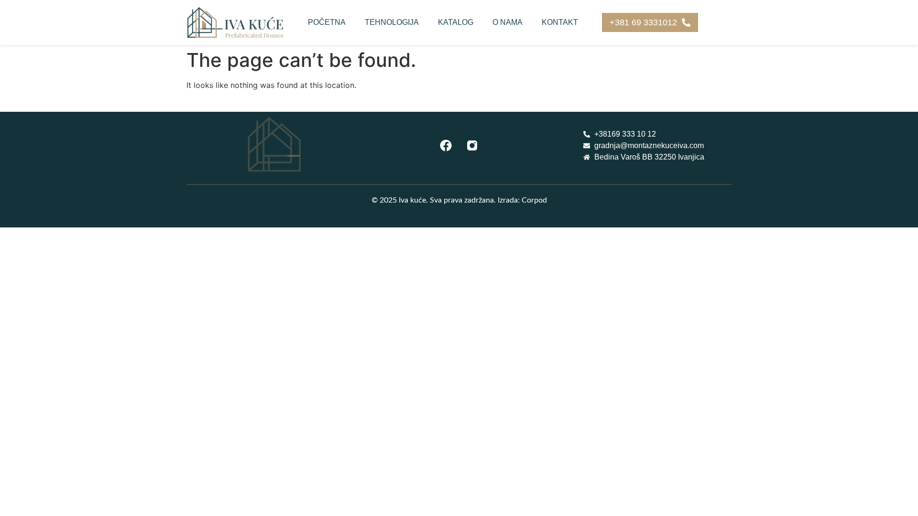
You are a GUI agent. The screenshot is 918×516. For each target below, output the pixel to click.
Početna (327, 22)
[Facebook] (446, 146)
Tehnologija (392, 22)
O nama (507, 22)
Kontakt (560, 22)
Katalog (455, 22)
